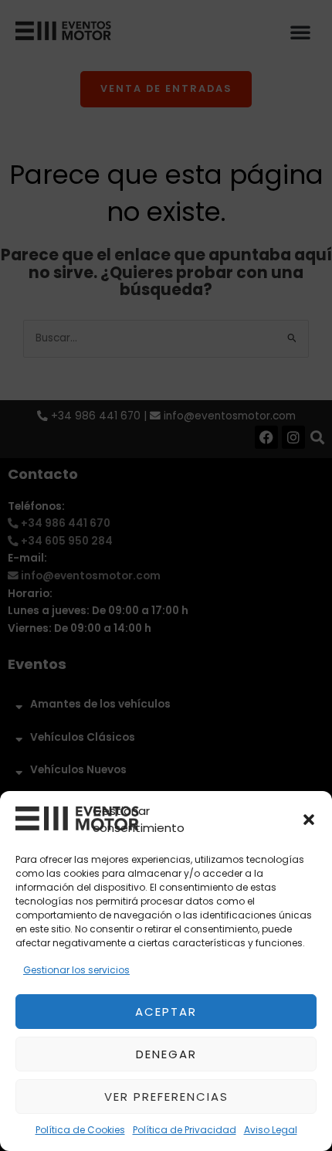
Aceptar (166, 1011)
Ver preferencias (166, 1096)
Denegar (166, 1054)
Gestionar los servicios (76, 969)
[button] (309, 819)
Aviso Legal (270, 1129)
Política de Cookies (80, 1129)
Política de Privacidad (184, 1129)
